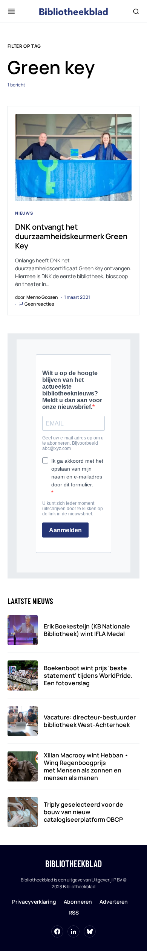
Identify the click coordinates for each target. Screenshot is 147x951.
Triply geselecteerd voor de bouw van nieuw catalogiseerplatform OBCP (83, 812)
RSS (74, 912)
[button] (11, 11)
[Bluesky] (90, 931)
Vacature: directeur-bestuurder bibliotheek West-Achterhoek (90, 721)
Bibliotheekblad (73, 863)
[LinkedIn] (73, 931)
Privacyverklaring (34, 901)
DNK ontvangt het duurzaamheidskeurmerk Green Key (71, 236)
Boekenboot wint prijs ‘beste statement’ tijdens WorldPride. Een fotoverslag (88, 675)
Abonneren (78, 901)
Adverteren (114, 901)
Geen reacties (39, 304)
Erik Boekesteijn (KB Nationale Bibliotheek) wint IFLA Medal (87, 630)
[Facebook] (57, 931)
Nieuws (24, 213)
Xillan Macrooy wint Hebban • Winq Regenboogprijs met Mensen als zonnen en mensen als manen (86, 766)
